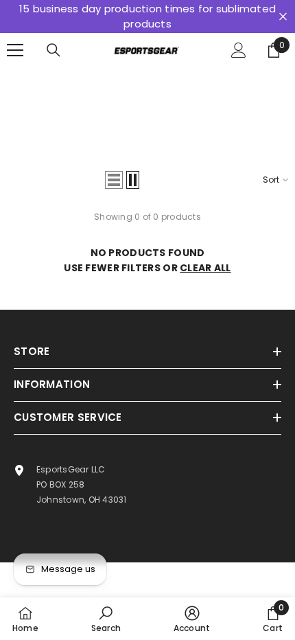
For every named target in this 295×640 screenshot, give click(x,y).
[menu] (15, 50)
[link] (106, 618)
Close (283, 17)
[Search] (53, 50)
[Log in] (238, 50)
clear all (205, 268)
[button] (114, 180)
